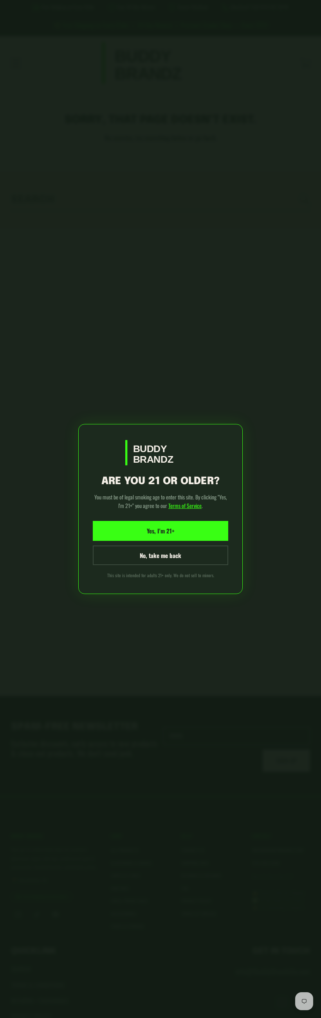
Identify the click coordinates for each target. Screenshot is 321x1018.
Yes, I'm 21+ (161, 530)
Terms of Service (185, 505)
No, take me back (160, 555)
